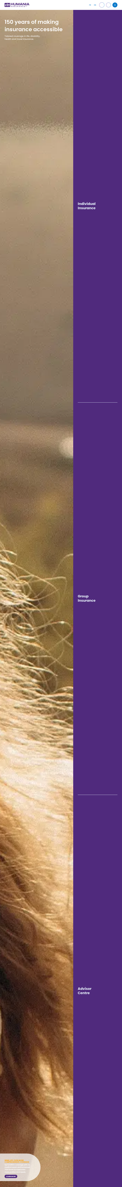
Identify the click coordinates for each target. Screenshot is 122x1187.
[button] (108, 4)
